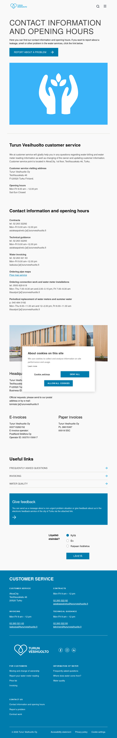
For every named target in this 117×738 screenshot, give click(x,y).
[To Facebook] (60, 650)
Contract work (15, 714)
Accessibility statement (61, 731)
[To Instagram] (67, 650)
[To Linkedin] (74, 650)
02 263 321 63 (16, 623)
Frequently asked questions (28, 468)
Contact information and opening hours (27, 704)
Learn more (32, 366)
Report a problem (17, 709)
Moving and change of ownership (24, 671)
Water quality (18, 483)
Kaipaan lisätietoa (80, 546)
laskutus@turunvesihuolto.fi (23, 626)
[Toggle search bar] (98, 6)
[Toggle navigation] (105, 6)
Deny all (75, 374)
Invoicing (15, 476)
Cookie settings (98, 731)
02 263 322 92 (60, 600)
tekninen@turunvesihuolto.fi (67, 626)
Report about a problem (30, 52)
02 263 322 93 (60, 623)
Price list (13, 680)
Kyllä (73, 535)
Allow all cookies (58, 383)
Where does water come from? (67, 675)
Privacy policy (81, 731)
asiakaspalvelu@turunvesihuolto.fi (70, 603)
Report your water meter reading (24, 675)
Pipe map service (18, 275)
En (72, 540)
